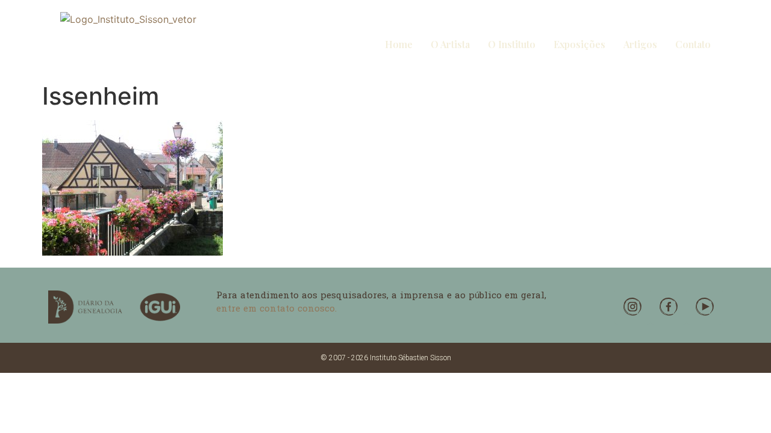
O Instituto (511, 44)
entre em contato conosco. (276, 309)
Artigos (640, 44)
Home (399, 44)
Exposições (579, 44)
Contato (693, 44)
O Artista (450, 44)
